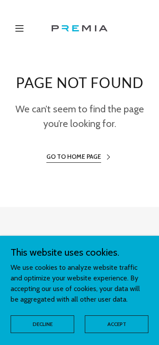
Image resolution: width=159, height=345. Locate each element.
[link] (80, 28)
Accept (116, 324)
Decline (43, 324)
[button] (21, 28)
